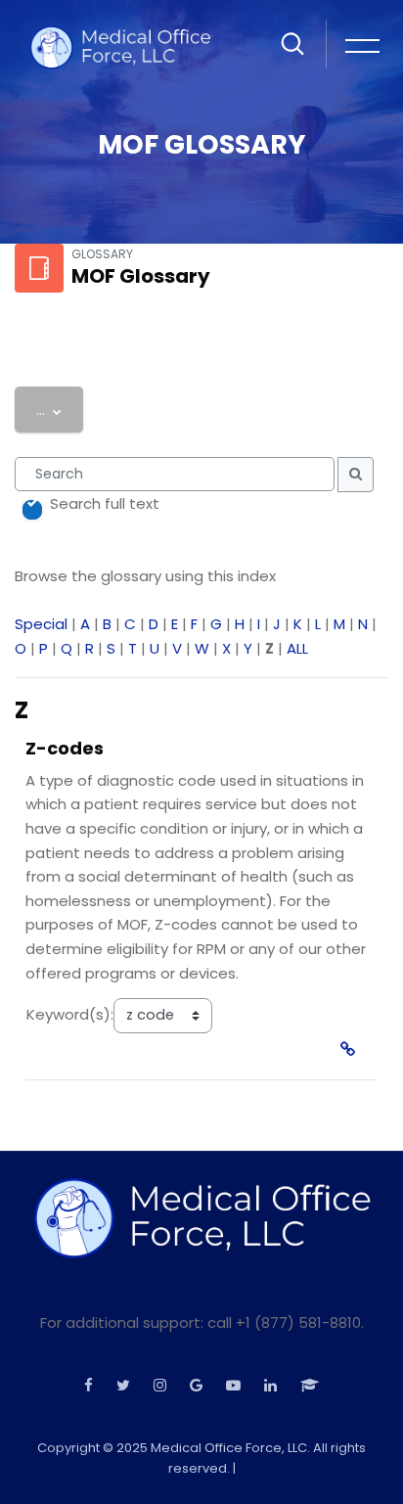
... (59, 409)
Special (41, 624)
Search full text (104, 503)
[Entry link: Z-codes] (351, 1049)
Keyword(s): (69, 1014)
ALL (297, 648)
